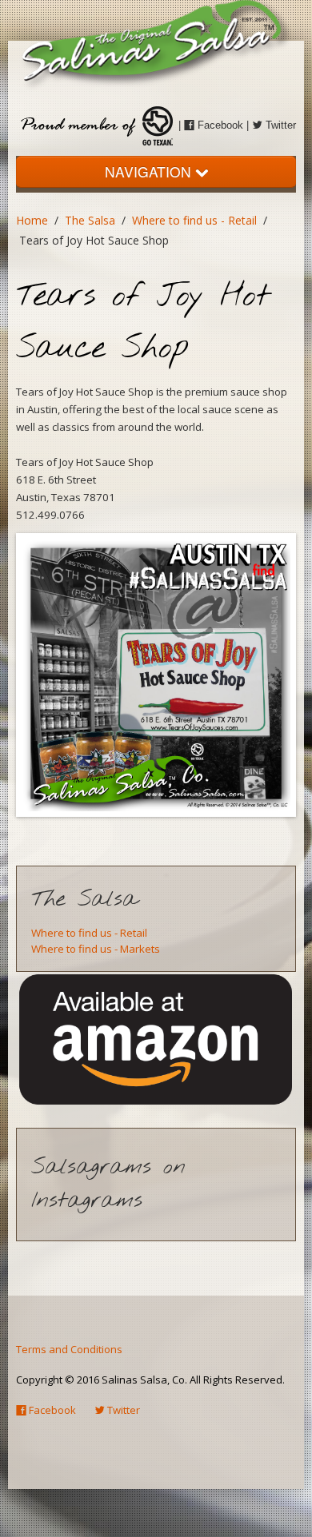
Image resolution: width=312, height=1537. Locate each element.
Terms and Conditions (69, 1349)
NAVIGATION (150, 171)
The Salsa (90, 220)
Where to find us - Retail (194, 220)
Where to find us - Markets (95, 949)
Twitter (279, 125)
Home (32, 220)
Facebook (218, 125)
